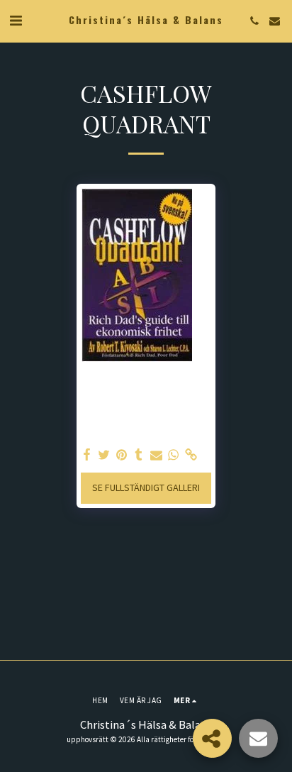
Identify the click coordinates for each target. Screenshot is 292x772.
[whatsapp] (173, 455)
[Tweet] (104, 455)
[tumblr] (139, 455)
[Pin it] (122, 455)
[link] (191, 455)
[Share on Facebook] (87, 455)
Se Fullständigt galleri (146, 487)
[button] (16, 20)
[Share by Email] (156, 455)
